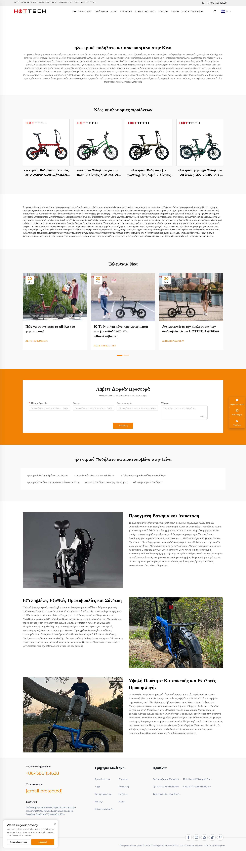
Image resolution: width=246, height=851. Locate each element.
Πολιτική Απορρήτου (216, 845)
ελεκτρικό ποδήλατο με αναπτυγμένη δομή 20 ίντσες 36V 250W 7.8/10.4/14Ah (149, 172)
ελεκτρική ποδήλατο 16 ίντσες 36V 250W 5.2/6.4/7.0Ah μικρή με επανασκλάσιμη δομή (46, 172)
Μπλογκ (99, 801)
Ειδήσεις (163, 11)
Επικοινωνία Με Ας (192, 11)
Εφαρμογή (126, 11)
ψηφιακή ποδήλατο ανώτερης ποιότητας (106, 482)
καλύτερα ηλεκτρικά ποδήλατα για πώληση (143, 475)
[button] (119, 355)
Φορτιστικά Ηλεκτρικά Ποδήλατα (167, 794)
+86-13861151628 (218, 2)
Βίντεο (175, 11)
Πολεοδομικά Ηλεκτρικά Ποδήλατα (197, 779)
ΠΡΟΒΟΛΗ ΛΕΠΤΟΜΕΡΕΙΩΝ (46, 142)
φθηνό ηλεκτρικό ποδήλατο (147, 482)
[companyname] (30, 11)
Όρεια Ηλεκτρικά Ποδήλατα (166, 786)
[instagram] (196, 837)
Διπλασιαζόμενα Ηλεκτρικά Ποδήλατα (167, 779)
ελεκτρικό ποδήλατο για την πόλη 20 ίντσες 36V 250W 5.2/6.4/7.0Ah (97, 172)
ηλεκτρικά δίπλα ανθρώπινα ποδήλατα (47, 475)
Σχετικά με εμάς (82, 11)
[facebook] (188, 837)
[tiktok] (212, 837)
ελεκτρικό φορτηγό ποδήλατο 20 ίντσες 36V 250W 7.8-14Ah (200, 172)
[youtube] (204, 837)
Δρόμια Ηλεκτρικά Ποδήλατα (197, 786)
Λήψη (114, 11)
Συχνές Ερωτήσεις (145, 11)
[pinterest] (220, 837)
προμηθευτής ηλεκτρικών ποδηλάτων (94, 475)
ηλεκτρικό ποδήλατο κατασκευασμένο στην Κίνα (53, 482)
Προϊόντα (100, 11)
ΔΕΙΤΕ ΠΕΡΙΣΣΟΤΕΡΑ (36, 341)
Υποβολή (123, 425)
